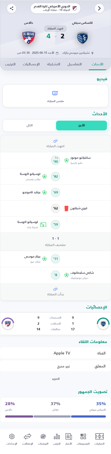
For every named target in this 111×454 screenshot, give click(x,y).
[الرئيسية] (99, 8)
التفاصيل (75, 64)
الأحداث (97, 64)
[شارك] (11, 8)
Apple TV (62, 353)
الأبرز (81, 125)
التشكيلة (53, 64)
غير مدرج (63, 366)
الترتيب (10, 64)
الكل (30, 125)
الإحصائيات (31, 64)
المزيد (56, 379)
